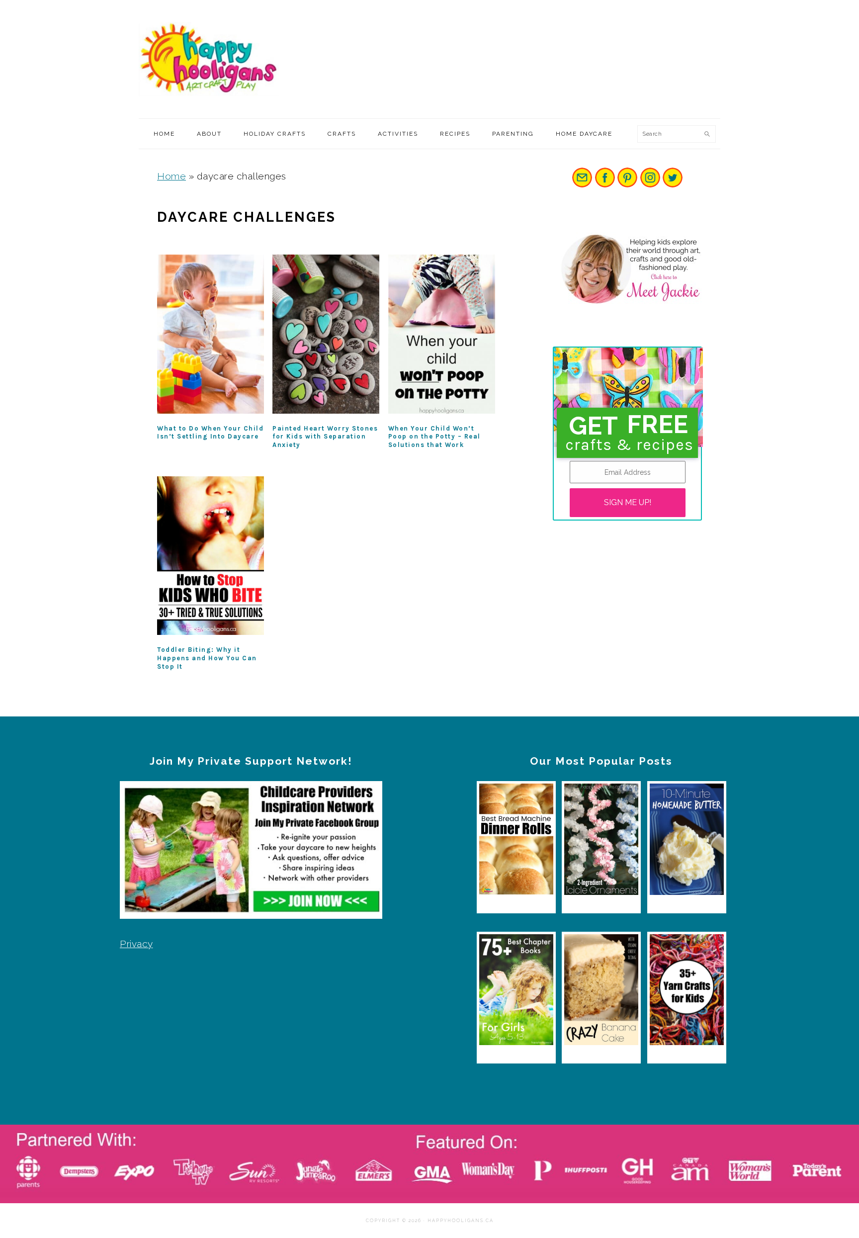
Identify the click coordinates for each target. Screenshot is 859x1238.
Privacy (136, 943)
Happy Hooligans (213, 59)
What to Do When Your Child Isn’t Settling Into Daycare (210, 433)
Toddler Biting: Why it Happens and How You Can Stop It (207, 658)
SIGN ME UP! (627, 502)
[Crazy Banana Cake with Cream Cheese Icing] (601, 992)
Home (171, 176)
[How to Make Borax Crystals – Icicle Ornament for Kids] (601, 841)
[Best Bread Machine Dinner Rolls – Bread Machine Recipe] (516, 841)
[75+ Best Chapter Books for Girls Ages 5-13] (516, 992)
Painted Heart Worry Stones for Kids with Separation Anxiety (325, 437)
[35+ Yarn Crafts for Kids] (687, 992)
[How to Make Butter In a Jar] (687, 841)
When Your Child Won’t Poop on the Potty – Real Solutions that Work (434, 437)
